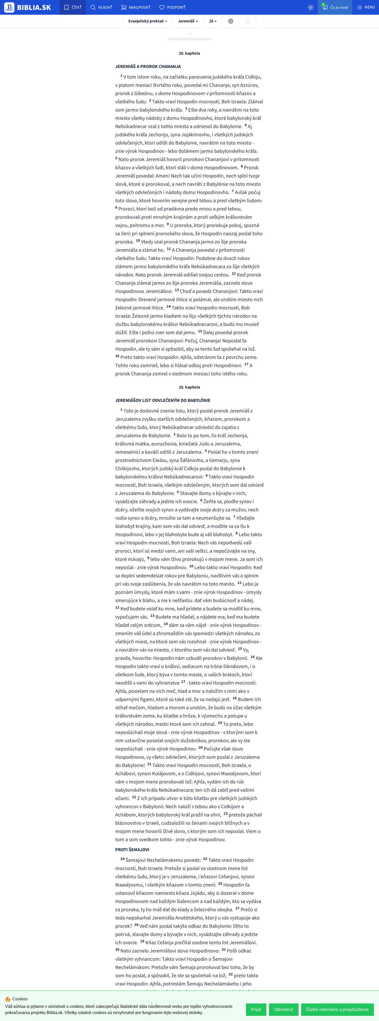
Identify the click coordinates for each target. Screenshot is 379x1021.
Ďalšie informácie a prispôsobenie (337, 1009)
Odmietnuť (283, 1009)
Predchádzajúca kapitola (189, 39)
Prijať (256, 1009)
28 (211, 21)
